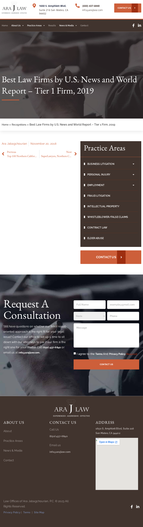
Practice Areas (34, 25)
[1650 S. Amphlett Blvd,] (34, 5)
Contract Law (97, 227)
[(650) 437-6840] (77, 5)
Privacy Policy (117, 354)
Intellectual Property (103, 206)
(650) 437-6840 (91, 5)
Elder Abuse (95, 238)
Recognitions (19, 124)
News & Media (66, 25)
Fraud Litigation (98, 195)
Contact (84, 25)
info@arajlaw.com (92, 10)
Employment (95, 185)
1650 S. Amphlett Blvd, (52, 5)
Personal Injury (98, 174)
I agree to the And (107, 353)
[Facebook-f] (133, 25)
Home (5, 25)
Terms (99, 354)
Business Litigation (100, 164)
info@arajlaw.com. (29, 352)
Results (52, 25)
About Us (16, 25)
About (7, 431)
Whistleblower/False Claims (107, 217)
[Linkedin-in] (139, 25)
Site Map (39, 512)
